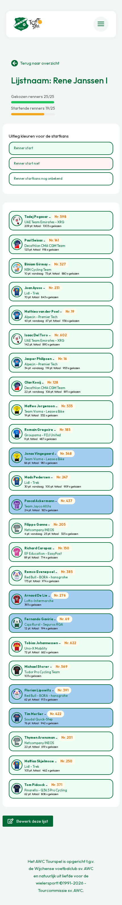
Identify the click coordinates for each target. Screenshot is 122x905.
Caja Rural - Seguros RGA (43, 624)
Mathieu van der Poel (41, 312)
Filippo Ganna (35, 525)
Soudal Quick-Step (38, 719)
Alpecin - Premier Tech (41, 317)
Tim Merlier (33, 714)
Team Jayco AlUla (37, 506)
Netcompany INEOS (39, 530)
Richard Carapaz (38, 548)
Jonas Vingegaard (39, 454)
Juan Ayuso (33, 288)
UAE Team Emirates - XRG (44, 222)
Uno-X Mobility (35, 648)
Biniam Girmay (36, 264)
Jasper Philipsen (38, 359)
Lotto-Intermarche (38, 601)
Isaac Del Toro (36, 335)
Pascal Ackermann (39, 501)
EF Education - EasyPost (43, 554)
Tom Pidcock (34, 785)
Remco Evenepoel (39, 572)
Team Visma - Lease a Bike (44, 411)
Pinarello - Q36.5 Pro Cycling (45, 790)
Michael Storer (36, 667)
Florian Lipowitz (37, 690)
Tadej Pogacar (36, 217)
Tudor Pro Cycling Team (42, 672)
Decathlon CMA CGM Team (44, 246)
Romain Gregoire (38, 430)
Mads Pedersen (37, 477)
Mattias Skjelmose (39, 761)
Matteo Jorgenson (39, 406)
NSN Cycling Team (37, 270)
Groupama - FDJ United (42, 435)
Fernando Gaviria (38, 619)
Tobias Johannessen (41, 643)
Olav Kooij (32, 382)
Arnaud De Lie (35, 595)
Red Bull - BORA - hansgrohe (46, 577)
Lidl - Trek (31, 293)
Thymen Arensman (39, 738)
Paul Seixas (33, 240)
